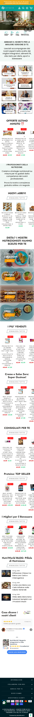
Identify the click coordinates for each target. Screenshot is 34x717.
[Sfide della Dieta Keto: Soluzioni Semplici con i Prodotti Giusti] (6, 597)
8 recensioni (10, 629)
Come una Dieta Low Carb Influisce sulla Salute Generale (21, 587)
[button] (3, 629)
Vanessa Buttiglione (13, 627)
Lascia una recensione (17, 652)
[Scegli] (17, 294)
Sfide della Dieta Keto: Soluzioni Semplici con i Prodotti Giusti (22, 599)
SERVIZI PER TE (16, 689)
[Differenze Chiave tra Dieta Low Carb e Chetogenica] (6, 573)
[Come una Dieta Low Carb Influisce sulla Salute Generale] (6, 585)
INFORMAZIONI (16, 680)
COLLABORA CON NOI (16, 684)
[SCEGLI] (17, 258)
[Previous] (26, 29)
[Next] (29, 29)
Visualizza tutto (17, 198)
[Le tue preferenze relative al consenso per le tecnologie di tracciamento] (30, 715)
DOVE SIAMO (16, 693)
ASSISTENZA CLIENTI (16, 698)
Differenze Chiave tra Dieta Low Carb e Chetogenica (21, 575)
